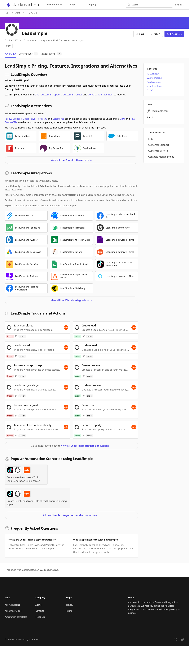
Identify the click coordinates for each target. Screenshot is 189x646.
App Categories (12, 604)
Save (141, 33)
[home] (7, 13)
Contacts (39, 610)
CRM (17, 13)
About (38, 604)
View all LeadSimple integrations (71, 300)
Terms (69, 610)
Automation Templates (16, 616)
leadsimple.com (159, 111)
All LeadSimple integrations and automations (71, 515)
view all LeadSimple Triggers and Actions (86, 445)
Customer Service (72, 94)
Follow (157, 33)
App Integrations (13, 610)
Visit (174, 33)
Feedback (40, 616)
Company (91, 4)
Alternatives (155, 82)
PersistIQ (42, 118)
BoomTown (29, 118)
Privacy (69, 604)
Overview (154, 73)
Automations (155, 86)
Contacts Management (100, 94)
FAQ (151, 90)
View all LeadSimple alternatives (71, 160)
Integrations (155, 77)
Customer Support (51, 94)
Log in (179, 4)
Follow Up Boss (13, 118)
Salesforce (58, 118)
